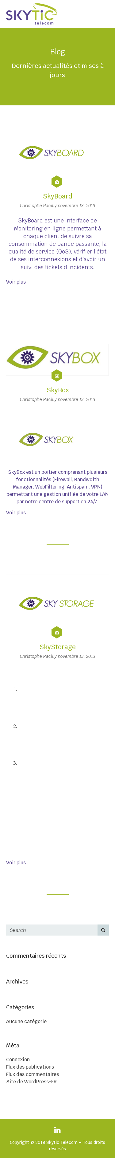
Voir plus (16, 282)
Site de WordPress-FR (31, 1081)
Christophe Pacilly (39, 205)
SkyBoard (57, 196)
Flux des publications (30, 1067)
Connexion (18, 1059)
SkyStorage (58, 647)
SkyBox (58, 390)
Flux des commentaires (32, 1074)
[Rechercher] (103, 930)
